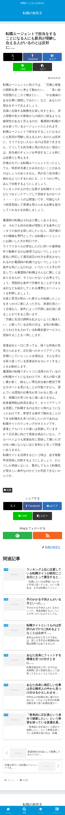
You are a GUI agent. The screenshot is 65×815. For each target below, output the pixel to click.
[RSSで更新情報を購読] (47, 535)
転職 (9, 490)
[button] (42, 67)
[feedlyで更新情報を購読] (17, 535)
